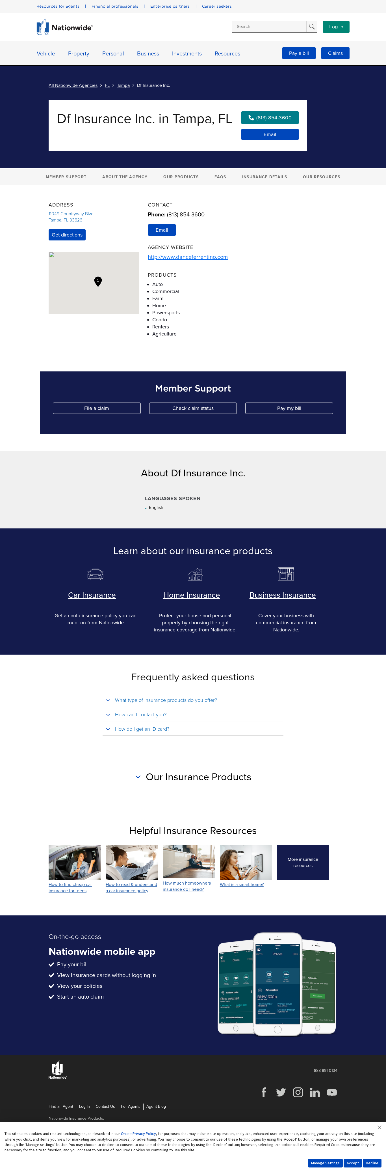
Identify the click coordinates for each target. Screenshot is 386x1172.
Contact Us (105, 1106)
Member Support (66, 177)
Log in (336, 26)
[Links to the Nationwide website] (58, 1077)
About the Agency (125, 177)
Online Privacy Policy (138, 1133)
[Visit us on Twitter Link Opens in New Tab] (281, 1096)
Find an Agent (61, 1106)
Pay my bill (305, 409)
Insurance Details (264, 177)
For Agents (130, 1106)
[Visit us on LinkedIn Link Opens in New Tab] (314, 1096)
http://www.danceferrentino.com (188, 257)
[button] (98, 281)
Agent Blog (156, 1106)
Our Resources (321, 177)
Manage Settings (325, 1162)
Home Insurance (191, 595)
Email (270, 134)
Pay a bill (299, 53)
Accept (353, 1162)
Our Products (181, 177)
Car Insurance (92, 595)
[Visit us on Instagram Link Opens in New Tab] (297, 1096)
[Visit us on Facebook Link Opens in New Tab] (264, 1096)
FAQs (220, 177)
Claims (335, 53)
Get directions (67, 235)
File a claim (112, 409)
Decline (372, 1162)
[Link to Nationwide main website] (64, 34)
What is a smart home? (242, 884)
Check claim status (204, 409)
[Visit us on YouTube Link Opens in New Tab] (331, 1096)
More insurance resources (308, 862)
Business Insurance (283, 595)
